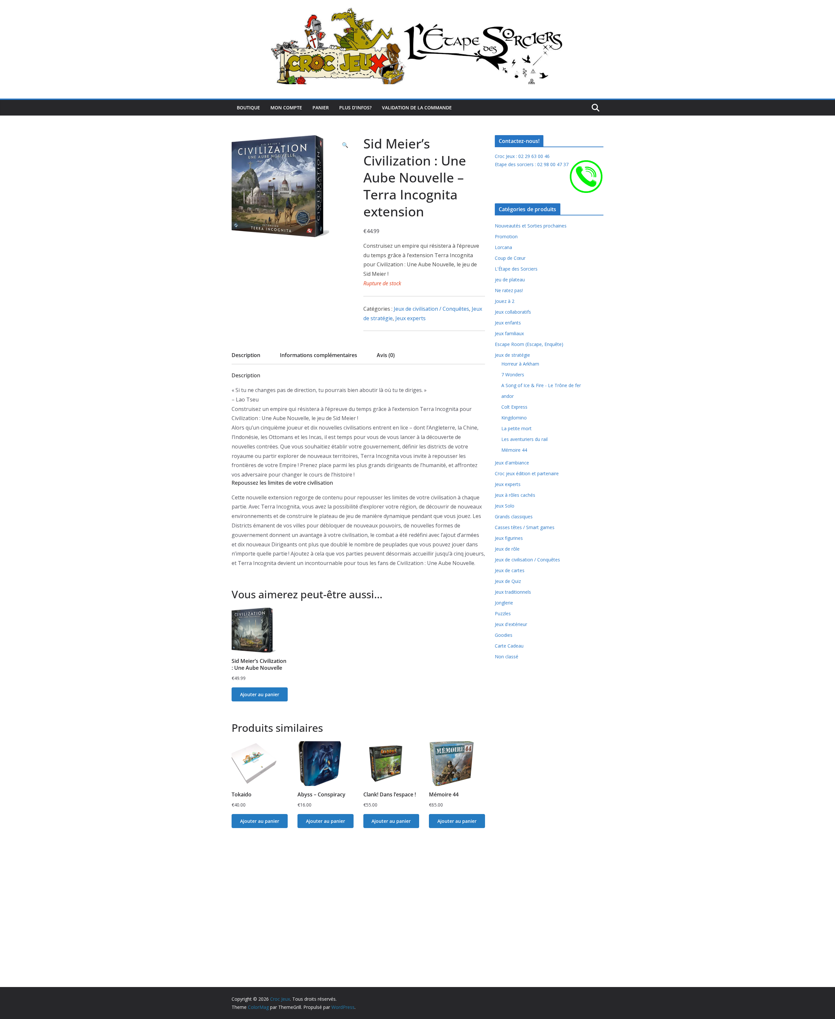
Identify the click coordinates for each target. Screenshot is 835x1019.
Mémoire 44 (514, 450)
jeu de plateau (510, 279)
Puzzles (503, 613)
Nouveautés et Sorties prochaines (531, 226)
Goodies (503, 635)
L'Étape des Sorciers (516, 269)
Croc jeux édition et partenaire (527, 473)
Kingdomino (514, 418)
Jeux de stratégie (512, 355)
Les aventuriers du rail (524, 439)
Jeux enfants (508, 323)
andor (507, 396)
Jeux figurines (509, 538)
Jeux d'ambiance (512, 463)
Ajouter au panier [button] (259, 694)
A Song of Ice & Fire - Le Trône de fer (541, 385)
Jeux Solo (504, 506)
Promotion (506, 236)
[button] (345, 145)
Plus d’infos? (355, 107)
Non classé (506, 656)
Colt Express (514, 407)
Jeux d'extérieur (511, 624)
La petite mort (516, 428)
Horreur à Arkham (520, 364)
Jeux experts (410, 318)
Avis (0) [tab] (386, 355)
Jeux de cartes (509, 570)
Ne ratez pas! (509, 290)
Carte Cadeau (509, 646)
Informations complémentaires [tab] (318, 355)
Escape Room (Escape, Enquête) (529, 344)
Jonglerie (504, 603)
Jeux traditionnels (513, 592)
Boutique (248, 107)
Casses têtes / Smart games (524, 527)
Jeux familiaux (509, 333)
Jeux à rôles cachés (515, 495)
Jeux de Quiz (508, 581)
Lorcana (503, 247)
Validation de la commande (417, 107)
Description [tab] (246, 355)
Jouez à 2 (504, 301)
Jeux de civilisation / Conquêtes (431, 308)
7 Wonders (512, 374)
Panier (320, 107)
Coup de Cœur (510, 258)
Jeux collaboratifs (513, 312)
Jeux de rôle (507, 549)
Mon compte (286, 107)
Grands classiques (514, 516)
